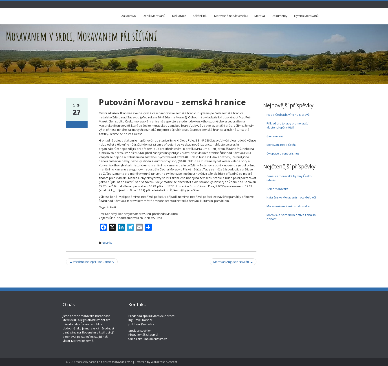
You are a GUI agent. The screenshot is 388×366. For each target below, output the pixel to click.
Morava (259, 16)
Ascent (172, 362)
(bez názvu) (274, 136)
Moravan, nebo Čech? (281, 145)
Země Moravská (278, 189)
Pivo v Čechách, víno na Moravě (288, 115)
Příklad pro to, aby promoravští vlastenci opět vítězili (287, 125)
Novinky (107, 243)
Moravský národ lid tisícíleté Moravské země (104, 362)
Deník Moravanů (154, 16)
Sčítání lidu (200, 16)
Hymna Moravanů (306, 16)
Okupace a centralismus (283, 153)
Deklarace (179, 16)
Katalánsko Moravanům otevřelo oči (291, 197)
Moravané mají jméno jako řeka (288, 206)
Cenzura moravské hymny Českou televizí (290, 178)
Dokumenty (279, 16)
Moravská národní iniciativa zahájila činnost (291, 217)
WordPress (158, 362)
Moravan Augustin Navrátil (233, 262)
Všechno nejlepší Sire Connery (91, 262)
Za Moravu (128, 16)
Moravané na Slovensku (231, 16)
